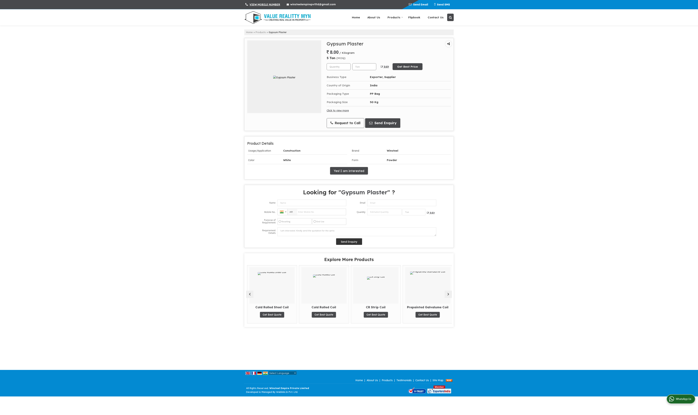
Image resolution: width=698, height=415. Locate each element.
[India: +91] (282, 212)
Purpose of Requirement (269, 221)
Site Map (438, 380)
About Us (373, 17)
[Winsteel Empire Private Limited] (277, 17)
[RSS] (449, 380)
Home (356, 17)
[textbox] (364, 66)
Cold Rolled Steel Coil (271, 307)
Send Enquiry (384, 123)
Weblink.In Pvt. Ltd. (287, 391)
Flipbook (414, 17)
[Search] (450, 17)
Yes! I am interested (349, 171)
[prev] (249, 294)
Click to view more (338, 110)
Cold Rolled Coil (323, 307)
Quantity (361, 212)
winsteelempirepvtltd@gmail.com (313, 4)
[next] (448, 294)
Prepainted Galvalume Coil (427, 307)
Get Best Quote (271, 314)
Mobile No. (270, 212)
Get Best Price (407, 66)
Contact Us (436, 17)
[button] (265, 4)
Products (394, 17)
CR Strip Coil (375, 307)
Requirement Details (269, 231)
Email (362, 202)
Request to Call (347, 123)
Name (272, 202)
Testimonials (404, 380)
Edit (386, 66)
